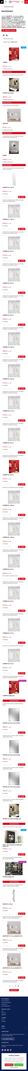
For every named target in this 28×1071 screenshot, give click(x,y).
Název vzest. (14, 42)
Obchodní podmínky (6, 1002)
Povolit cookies (18, 1064)
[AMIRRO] (14, 2)
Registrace (3, 1014)
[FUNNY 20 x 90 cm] (14, 896)
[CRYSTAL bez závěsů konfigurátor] (14, 810)
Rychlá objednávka (5, 1006)
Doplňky (3, 26)
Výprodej (3, 1012)
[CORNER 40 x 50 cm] (14, 434)
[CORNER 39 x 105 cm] (14, 370)
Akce (2, 1011)
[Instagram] (2, 1050)
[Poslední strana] (18, 986)
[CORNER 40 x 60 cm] (14, 466)
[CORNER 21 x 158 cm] (14, 211)
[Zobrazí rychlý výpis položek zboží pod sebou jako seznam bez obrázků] (7, 35)
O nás (2, 1019)
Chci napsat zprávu (8, 1039)
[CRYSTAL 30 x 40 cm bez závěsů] (14, 778)
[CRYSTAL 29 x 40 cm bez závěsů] (14, 714)
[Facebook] (11, 1050)
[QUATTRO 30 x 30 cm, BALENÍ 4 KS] (14, 959)
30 (11, 38)
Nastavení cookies (14, 1067)
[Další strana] (15, 986)
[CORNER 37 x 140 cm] (14, 338)
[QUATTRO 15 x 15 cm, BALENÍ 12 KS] (14, 927)
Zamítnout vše (9, 1064)
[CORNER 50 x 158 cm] (14, 529)
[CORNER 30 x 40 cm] (14, 275)
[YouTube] (8, 1050)
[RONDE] (14, 147)
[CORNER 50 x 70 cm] (14, 625)
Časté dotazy (4, 1004)
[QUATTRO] (14, 115)
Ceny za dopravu (5, 1000)
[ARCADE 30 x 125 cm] (14, 179)
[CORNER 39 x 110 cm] (14, 402)
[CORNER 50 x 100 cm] (14, 497)
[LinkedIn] (5, 1050)
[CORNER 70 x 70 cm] (14, 655)
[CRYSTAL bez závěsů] (14, 84)
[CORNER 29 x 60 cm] (14, 243)
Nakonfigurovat (14, 700)
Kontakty (3, 1021)
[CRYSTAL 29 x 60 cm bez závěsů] (14, 746)
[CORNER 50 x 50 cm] (14, 561)
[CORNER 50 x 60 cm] (14, 593)
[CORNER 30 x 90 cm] (14, 307)
